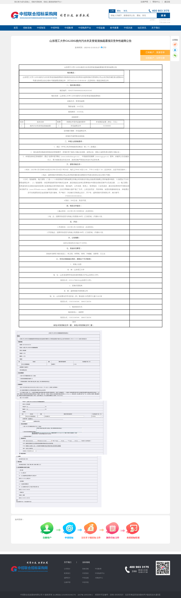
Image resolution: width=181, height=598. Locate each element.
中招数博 (69, 28)
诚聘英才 (67, 578)
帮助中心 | (158, 2)
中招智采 (41, 28)
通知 (119, 11)
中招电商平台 (84, 28)
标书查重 (114, 28)
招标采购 (27, 28)
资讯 (125, 11)
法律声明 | (147, 2)
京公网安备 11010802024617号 (64, 595)
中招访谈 (128, 28)
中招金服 (100, 28)
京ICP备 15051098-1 (85, 595)
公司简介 (67, 569)
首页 (16, 28)
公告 (112, 11)
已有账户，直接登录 (155, 52)
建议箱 (166, 2)
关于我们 (155, 28)
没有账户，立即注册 (155, 58)
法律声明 (67, 582)
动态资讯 (142, 28)
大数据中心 (99, 578)
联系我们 (67, 573)
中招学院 (55, 28)
